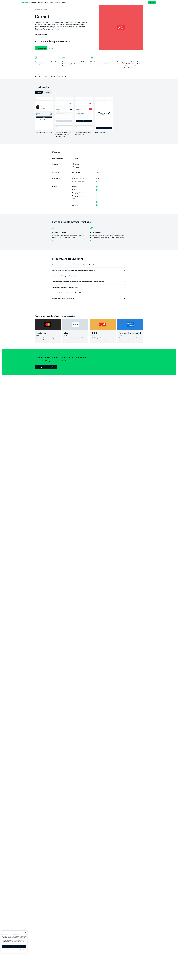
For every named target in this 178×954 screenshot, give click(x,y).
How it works (38, 76)
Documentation (41, 48)
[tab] (39, 92)
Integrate (53, 76)
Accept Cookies (8, 946)
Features (46, 76)
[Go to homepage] (25, 2)
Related (64, 76)
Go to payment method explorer (46, 367)
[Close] (25, 932)
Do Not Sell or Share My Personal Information (14, 949)
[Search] (141, 2)
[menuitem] (33, 2)
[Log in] (145, 2)
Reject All (20, 946)
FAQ (59, 76)
